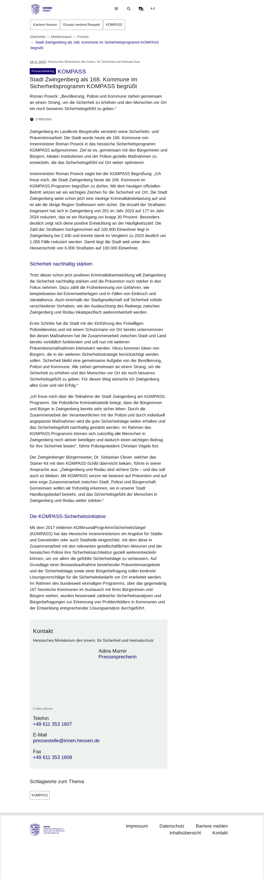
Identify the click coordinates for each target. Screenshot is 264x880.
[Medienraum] (141, 8)
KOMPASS (40, 795)
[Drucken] (90, 119)
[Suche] (128, 8)
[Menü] (116, 8)
